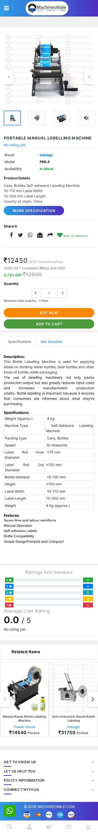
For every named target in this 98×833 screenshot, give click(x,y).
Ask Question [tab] (51, 341)
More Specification (34, 210)
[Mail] (50, 236)
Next (89, 77)
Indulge (46, 155)
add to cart (49, 324)
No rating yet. (15, 145)
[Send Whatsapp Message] (9, 811)
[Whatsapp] (30, 236)
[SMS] (40, 236)
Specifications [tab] (19, 341)
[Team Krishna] (49, 70)
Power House (24, 727)
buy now (49, 313)
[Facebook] (11, 236)
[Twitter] (20, 236)
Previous (9, 77)
